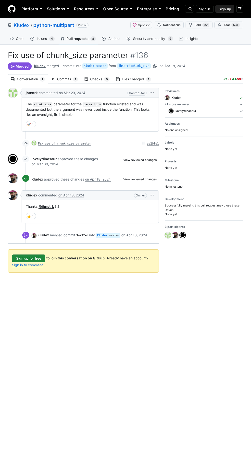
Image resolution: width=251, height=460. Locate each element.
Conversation (32, 79)
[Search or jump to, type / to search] (189, 9)
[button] (152, 92)
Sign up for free (28, 258)
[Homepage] (12, 9)
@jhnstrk (46, 206)
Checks (101, 79)
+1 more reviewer (177, 104)
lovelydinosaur (44, 159)
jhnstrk (32, 93)
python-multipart (53, 25)
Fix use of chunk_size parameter (64, 143)
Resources (84, 8)
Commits (69, 79)
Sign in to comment (27, 265)
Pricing (172, 8)
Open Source (115, 8)
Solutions (56, 8)
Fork (201, 25)
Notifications (171, 25)
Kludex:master (95, 66)
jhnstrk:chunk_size (133, 66)
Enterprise (147, 8)
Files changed (138, 79)
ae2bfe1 (153, 143)
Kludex (22, 25)
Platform (30, 8)
